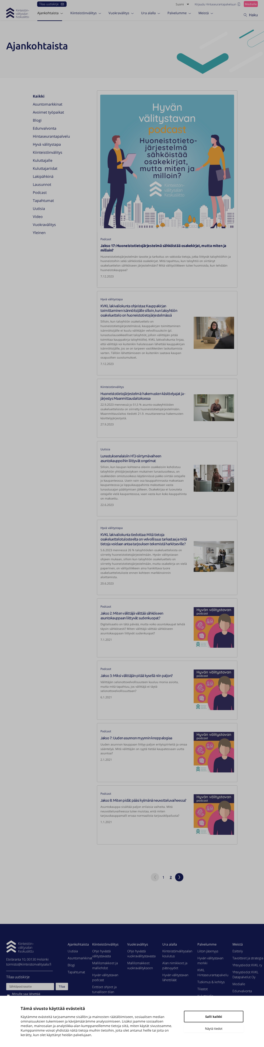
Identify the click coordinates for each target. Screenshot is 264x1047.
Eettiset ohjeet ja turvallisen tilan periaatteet (104, 992)
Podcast (40, 192)
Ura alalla (148, 13)
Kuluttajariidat (45, 168)
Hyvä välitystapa (47, 144)
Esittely (237, 951)
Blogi (37, 120)
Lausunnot (42, 184)
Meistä (203, 13)
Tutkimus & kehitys (211, 982)
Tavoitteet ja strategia (247, 958)
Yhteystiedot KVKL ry (247, 965)
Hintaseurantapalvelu (51, 136)
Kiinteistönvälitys (83, 13)
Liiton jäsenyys (207, 951)
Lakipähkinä (43, 176)
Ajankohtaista (48, 13)
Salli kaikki (213, 1016)
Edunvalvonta (44, 128)
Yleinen (39, 232)
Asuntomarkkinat (47, 104)
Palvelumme (177, 13)
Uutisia (39, 208)
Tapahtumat (43, 200)
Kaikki (39, 96)
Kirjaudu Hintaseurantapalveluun (215, 4)
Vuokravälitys (118, 13)
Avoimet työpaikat (48, 112)
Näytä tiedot (213, 1028)
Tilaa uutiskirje (49, 4)
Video (38, 216)
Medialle (251, 4)
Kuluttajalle (42, 160)
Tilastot (202, 989)
